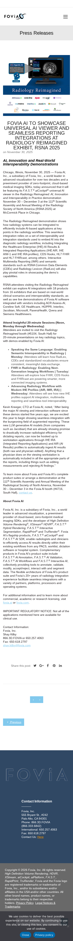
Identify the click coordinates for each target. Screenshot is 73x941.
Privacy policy (44, 935)
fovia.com (22, 602)
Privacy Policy (25, 903)
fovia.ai (7, 602)
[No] (68, 926)
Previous (15, 722)
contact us (25, 492)
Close (25, 935)
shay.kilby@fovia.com (17, 645)
